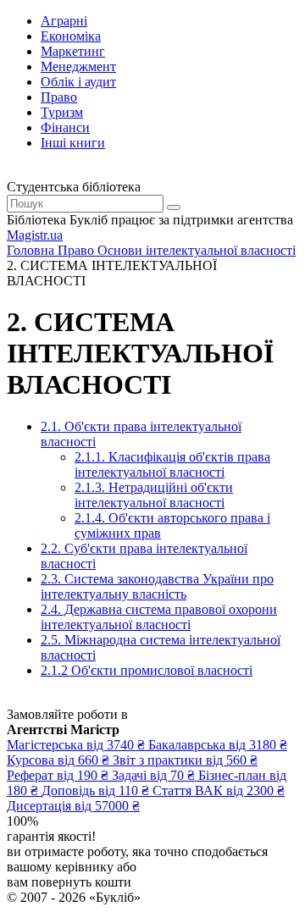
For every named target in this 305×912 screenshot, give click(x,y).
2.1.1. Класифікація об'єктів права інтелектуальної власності (172, 464)
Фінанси (65, 127)
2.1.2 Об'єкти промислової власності (146, 670)
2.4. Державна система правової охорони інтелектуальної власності (159, 617)
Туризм (62, 112)
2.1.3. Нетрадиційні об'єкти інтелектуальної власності (154, 495)
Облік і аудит (78, 82)
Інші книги (73, 142)
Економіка (71, 36)
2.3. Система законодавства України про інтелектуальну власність (157, 586)
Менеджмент (78, 66)
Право (59, 97)
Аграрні (64, 21)
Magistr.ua (35, 235)
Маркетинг (73, 51)
